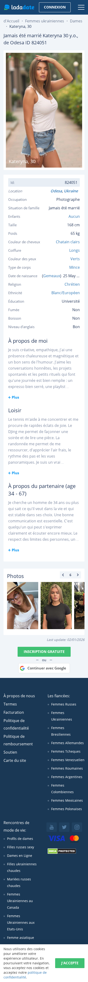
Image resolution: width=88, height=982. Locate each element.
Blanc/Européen (65, 292)
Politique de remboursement (18, 740)
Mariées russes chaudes (19, 882)
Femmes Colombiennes (62, 788)
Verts (75, 258)
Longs (74, 250)
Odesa (56, 191)
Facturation (14, 712)
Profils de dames (20, 838)
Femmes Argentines (66, 777)
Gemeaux (51, 275)
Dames (76, 21)
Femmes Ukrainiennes (61, 716)
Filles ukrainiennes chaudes (22, 867)
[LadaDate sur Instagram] (77, 827)
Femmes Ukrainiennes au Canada (20, 901)
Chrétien (72, 284)
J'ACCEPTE (69, 963)
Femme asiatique (20, 937)
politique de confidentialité (25, 974)
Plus (15, 397)
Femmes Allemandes (67, 743)
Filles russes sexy (20, 847)
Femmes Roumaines (67, 768)
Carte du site (15, 760)
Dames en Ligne (19, 855)
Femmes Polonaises (66, 809)
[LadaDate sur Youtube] (51, 827)
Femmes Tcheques (65, 751)
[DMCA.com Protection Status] (62, 852)
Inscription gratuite (44, 651)
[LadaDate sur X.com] (64, 827)
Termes (10, 704)
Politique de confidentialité (16, 724)
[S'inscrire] (22, 605)
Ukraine (72, 191)
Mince (74, 267)
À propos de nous (19, 695)
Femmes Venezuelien (67, 760)
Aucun (74, 216)
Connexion (55, 7)
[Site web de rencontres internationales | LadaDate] (19, 7)
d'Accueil (11, 21)
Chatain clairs (68, 241)
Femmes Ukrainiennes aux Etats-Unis (20, 922)
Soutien (10, 752)
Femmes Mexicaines (67, 800)
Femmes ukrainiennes (44, 21)
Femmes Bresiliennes (61, 731)
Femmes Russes (63, 704)
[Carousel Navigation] (70, 574)
